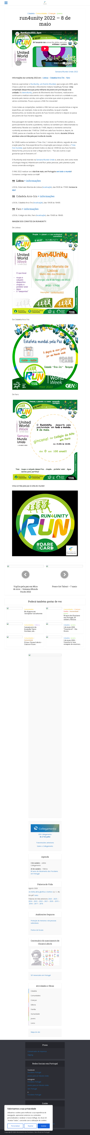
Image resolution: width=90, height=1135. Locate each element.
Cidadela (31, 13)
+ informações (32, 180)
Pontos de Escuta (37, 930)
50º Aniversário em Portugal (41, 975)
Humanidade (74, 611)
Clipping (30, 1055)
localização (47, 187)
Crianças (52, 13)
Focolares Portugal (34, 1072)
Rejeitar (30, 1126)
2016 (41, 904)
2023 (35, 901)
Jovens (59, 13)
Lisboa (45, 78)
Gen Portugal (32, 1089)
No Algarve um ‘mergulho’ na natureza (33, 612)
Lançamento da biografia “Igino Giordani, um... (30, 629)
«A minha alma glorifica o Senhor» (41, 892)
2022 (41, 901)
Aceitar (43, 1126)
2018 (30, 904)
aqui (14, 190)
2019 (56, 901)
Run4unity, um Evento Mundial (43, 84)
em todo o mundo (64, 171)
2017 (36, 904)
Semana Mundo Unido (45, 159)
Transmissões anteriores (45, 843)
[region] (28, 1118)
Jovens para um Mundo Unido (38, 1076)
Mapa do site (35, 1032)
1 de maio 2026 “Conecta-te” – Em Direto (70, 629)
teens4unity (27, 92)
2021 (46, 901)
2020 (51, 901)
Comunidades (41, 13)
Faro (68, 78)
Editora (37, 625)
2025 (55, 899)
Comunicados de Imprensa (37, 1051)
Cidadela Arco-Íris (57, 78)
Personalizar (15, 1126)
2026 (50, 899)
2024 (30, 901)
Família (66, 611)
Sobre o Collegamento (45, 846)
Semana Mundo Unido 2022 (66, 71)
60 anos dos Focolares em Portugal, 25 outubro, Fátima (72, 618)
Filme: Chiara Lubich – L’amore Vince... (33, 643)
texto (36, 895)
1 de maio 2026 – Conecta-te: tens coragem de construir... (72, 642)
